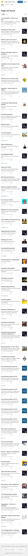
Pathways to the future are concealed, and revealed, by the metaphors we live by (10, 81)
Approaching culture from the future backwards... (9, 146)
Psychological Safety (7, 154)
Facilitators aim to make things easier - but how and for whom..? (10, 68)
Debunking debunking (6, 280)
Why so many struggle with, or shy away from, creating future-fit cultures (10, 22)
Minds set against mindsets (9, 187)
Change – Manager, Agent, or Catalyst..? (9, 53)
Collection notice (23, 546)
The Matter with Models (8, 268)
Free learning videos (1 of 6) (9, 419)
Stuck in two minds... (6, 261)
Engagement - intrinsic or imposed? (8, 504)
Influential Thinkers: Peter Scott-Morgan (10, 516)
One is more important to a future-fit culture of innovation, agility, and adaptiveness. (9, 312)
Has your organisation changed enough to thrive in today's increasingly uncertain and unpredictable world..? (10, 359)
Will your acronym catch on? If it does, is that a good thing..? (10, 474)
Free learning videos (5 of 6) (9, 376)
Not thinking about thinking (7, 241)
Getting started (5, 124)
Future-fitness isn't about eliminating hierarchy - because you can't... (9, 169)
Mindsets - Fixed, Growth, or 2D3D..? (9, 89)
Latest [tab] (3, 14)
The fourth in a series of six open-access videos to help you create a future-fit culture (10, 391)
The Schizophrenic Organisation (10, 259)
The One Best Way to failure (9, 494)
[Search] (25, 14)
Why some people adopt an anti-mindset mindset (10, 189)
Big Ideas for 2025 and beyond (10, 209)
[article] (14, 22)
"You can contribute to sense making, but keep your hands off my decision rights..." (10, 117)
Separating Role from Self (8, 231)
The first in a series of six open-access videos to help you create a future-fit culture (10, 421)
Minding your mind (6, 239)
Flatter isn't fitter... (6, 167)
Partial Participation (7, 114)
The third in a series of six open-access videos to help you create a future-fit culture (10, 401)
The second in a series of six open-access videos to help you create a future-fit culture (10, 411)
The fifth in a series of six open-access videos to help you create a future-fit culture (10, 379)
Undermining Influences (8, 286)
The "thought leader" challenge (10, 530)
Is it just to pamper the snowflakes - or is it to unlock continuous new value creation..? (10, 431)
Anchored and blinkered (8, 322)
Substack (7, 553)
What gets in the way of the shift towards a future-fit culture (10, 289)
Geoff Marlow (10, 24)
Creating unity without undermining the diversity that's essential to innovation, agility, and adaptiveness (10, 349)
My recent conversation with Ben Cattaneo (9, 107)
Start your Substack (10, 549)
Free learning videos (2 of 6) (9, 409)
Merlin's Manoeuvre (6, 144)
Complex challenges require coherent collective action (10, 464)
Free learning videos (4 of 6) (9, 389)
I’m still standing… (6, 133)
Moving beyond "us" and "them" (10, 346)
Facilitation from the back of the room (10, 64)
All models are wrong (7, 278)
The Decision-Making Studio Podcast (9, 103)
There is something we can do (8, 250)
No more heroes (5, 461)
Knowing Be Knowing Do (8, 248)
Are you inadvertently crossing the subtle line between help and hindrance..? (10, 532)
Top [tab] (7, 14)
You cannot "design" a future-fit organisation (8, 454)
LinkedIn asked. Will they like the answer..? (8, 212)
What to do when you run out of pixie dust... (10, 156)
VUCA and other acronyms (8, 471)
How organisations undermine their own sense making (10, 302)
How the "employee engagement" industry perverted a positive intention (10, 508)
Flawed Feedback (6, 299)
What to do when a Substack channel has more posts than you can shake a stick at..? (10, 32)
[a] (24, 31)
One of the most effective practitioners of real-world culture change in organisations (10, 519)
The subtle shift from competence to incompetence (9, 486)
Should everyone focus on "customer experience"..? (8, 333)
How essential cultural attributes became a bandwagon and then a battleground (10, 179)
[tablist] (4, 14)
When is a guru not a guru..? (9, 39)
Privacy (13, 546)
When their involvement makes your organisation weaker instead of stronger (10, 42)
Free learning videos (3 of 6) (9, 399)
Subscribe (20, 2)
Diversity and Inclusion (7, 177)
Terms (17, 546)
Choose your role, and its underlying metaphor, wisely (9, 56)
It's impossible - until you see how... (9, 18)
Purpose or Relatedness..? (8, 309)
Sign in (25, 2)
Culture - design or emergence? (10, 451)
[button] (2, 4)
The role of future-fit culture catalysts (9, 126)
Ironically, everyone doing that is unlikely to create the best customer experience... (10, 336)
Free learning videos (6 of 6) (9, 366)
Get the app (20, 549)
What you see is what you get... (10, 78)
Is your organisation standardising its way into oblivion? (10, 496)
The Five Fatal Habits (7, 441)
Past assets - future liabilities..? (10, 484)
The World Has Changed (8, 356)
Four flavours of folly (7, 200)
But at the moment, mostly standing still (10, 134)
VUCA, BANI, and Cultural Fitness (10, 219)
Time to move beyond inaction (8, 221)
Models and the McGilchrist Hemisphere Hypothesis (10, 270)
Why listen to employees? (8, 429)
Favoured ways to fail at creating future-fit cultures (10, 202)
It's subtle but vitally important (8, 233)
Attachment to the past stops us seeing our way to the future (10, 324)
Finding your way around (8, 29)
